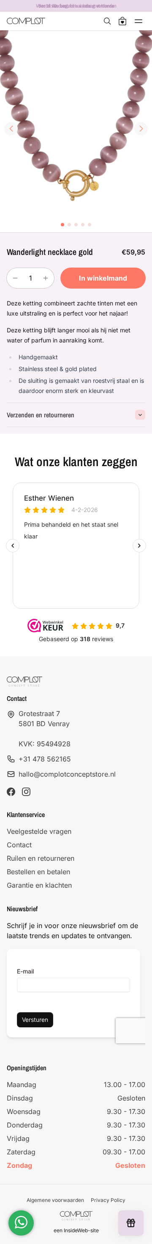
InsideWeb (76, 1230)
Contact (19, 845)
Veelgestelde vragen (39, 831)
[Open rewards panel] (131, 1223)
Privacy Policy (108, 1200)
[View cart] (122, 21)
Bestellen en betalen (38, 871)
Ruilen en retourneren (40, 858)
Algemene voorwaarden (55, 1200)
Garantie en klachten (39, 885)
